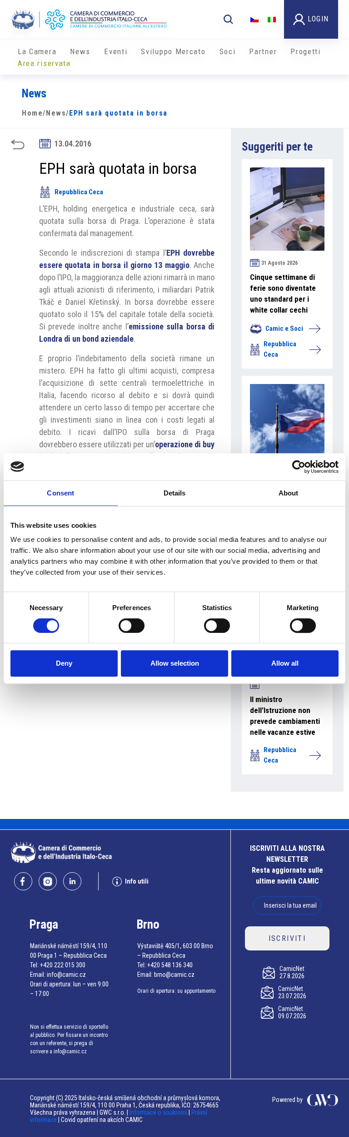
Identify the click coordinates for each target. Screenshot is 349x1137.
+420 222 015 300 (62, 965)
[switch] (132, 625)
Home (32, 113)
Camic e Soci (284, 328)
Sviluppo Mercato (173, 51)
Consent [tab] (60, 493)
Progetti (305, 51)
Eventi (115, 51)
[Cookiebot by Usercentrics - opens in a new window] (299, 467)
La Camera (37, 51)
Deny (64, 663)
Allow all (285, 663)
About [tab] (289, 493)
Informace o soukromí (159, 1112)
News (80, 51)
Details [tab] (175, 493)
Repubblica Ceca (79, 192)
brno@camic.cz (174, 974)
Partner (263, 51)
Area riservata (44, 63)
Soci (227, 51)
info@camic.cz (66, 974)
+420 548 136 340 (170, 965)
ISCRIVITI (287, 938)
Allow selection (174, 663)
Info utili (137, 881)
